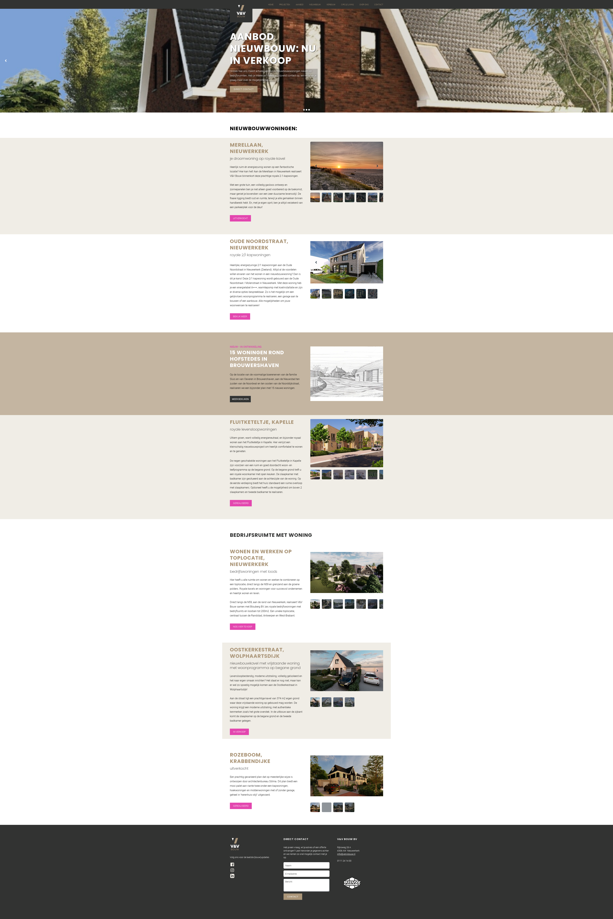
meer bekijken (240, 399)
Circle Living (347, 4)
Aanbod (299, 4)
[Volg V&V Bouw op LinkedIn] (232, 876)
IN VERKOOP (239, 731)
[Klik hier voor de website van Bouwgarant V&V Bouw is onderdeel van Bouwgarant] (352, 883)
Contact (378, 4)
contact (292, 896)
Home (270, 4)
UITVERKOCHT (240, 218)
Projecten (284, 4)
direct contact (244, 89)
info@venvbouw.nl (346, 853)
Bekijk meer (240, 316)
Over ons (364, 4)
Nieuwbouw (315, 4)
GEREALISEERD (241, 503)
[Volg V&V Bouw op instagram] (232, 870)
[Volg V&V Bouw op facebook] (232, 864)
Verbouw (330, 4)
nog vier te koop (242, 626)
